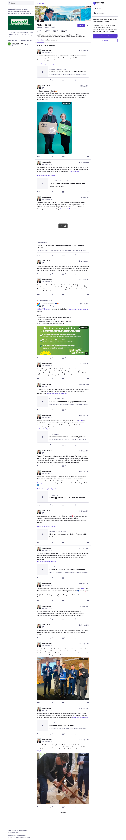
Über (16, 830)
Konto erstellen (105, 36)
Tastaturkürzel (11, 837)
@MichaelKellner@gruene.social (45, 27)
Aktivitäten (40, 40)
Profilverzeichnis (23, 830)
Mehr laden (63, 812)
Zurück (41, 3)
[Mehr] (88, 80)
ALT (87, 353)
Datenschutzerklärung (13, 832)
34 (46, 32)
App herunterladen (21, 835)
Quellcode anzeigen (21, 837)
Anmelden (105, 40)
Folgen (81, 25)
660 (38, 32)
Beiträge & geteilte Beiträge (45, 45)
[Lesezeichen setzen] (75, 80)
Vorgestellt (54, 40)
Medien (47, 40)
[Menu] (87, 25)
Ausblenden (66, 103)
